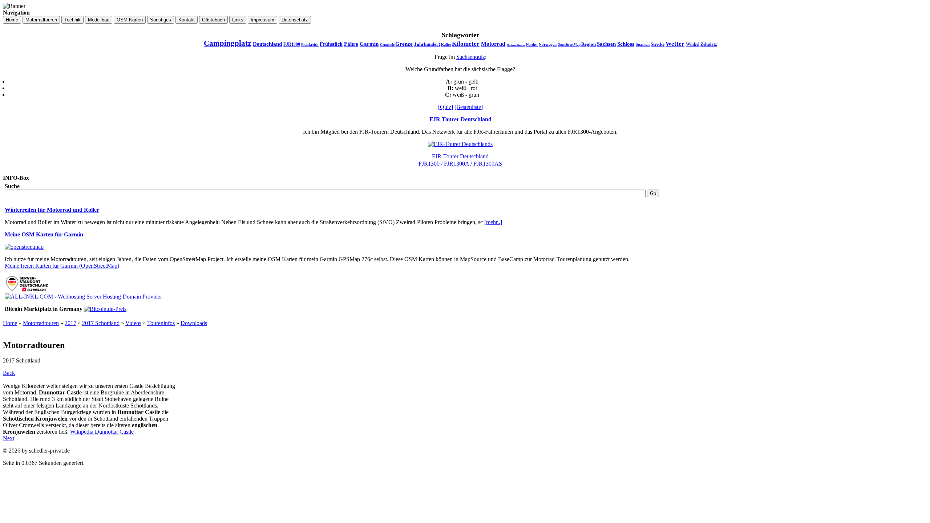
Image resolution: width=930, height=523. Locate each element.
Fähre (351, 44)
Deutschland (267, 44)
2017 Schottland (101, 323)
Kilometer (466, 43)
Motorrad (493, 44)
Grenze (404, 44)
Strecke (657, 44)
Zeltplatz (708, 44)
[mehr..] (493, 222)
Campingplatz (227, 43)
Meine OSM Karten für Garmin (44, 234)
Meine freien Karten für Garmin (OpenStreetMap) (62, 266)
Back (9, 373)
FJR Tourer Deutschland (460, 119)
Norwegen (548, 44)
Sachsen (606, 44)
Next (8, 438)
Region (588, 44)
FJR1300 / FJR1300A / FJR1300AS (460, 164)
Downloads (194, 323)
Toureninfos (161, 323)
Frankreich (310, 44)
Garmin (369, 44)
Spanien (643, 44)
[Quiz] (445, 107)
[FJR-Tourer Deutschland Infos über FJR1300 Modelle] (460, 144)
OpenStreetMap (569, 44)
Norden (532, 44)
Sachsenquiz (470, 57)
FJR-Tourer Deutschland (460, 156)
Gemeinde (387, 44)
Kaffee (446, 44)
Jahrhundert (427, 44)
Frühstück (331, 44)
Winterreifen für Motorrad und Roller (52, 210)
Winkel (692, 44)
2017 (70, 323)
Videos (133, 323)
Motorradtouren (516, 45)
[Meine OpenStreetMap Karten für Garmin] (24, 247)
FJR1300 (291, 44)
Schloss (625, 44)
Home (10, 323)
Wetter (675, 43)
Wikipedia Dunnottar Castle (102, 432)
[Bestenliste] (468, 107)
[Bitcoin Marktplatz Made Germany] (105, 309)
